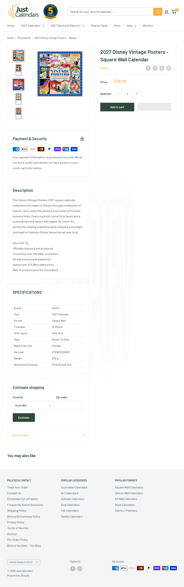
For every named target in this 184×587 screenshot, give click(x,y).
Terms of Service (17, 528)
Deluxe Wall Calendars (129, 493)
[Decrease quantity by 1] (118, 94)
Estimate (23, 417)
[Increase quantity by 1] (137, 94)
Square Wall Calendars (129, 487)
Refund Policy (20, 435)
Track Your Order (17, 487)
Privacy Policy (15, 522)
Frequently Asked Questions (25, 504)
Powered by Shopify (18, 575)
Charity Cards (99, 25)
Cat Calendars (70, 510)
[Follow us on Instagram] (79, 568)
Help (129, 25)
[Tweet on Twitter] (161, 68)
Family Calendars (71, 516)
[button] (154, 107)
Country (18, 397)
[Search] (157, 12)
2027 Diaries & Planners (65, 25)
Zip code (61, 397)
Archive (12, 534)
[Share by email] (168, 68)
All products (24, 37)
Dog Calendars (70, 504)
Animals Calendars (72, 498)
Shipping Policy (16, 510)
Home (11, 25)
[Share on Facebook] (148, 68)
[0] (174, 12)
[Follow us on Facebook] (72, 568)
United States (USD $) (20, 562)
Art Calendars (69, 493)
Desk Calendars (125, 504)
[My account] (166, 12)
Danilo (104, 68)
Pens (117, 25)
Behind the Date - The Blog (24, 545)
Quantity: (106, 93)
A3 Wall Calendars (126, 498)
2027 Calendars (30, 25)
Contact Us (14, 493)
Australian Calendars (74, 487)
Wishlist (148, 25)
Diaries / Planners (126, 510)
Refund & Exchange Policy (23, 516)
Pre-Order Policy (17, 539)
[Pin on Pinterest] (155, 68)
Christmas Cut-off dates (22, 498)
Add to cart (117, 107)
